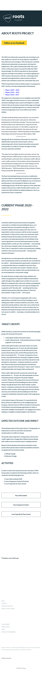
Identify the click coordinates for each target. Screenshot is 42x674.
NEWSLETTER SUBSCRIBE (8, 632)
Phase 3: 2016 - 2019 (12, 95)
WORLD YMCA (5, 627)
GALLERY (4, 603)
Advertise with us (27, 3)
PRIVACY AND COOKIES (8, 608)
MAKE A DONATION (7, 606)
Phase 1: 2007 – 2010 (12, 90)
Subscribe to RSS (14, 3)
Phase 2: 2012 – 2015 (12, 92)
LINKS (3, 629)
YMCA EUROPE (5, 624)
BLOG (2, 601)
